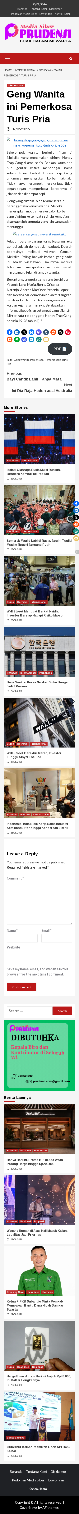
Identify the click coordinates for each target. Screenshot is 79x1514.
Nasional (25, 1150)
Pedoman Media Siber (24, 13)
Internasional (16, 85)
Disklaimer (55, 8)
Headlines (13, 460)
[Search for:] (30, 1011)
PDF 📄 (60, 349)
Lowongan (46, 13)
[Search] (70, 59)
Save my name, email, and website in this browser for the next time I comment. (37, 971)
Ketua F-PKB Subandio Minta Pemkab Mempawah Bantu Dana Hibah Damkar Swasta (35, 1305)
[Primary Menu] (8, 58)
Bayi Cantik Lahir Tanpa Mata (34, 376)
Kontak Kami (62, 13)
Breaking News (15, 1292)
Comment (15, 878)
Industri (25, 814)
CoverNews (29, 1507)
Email (46, 930)
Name (12, 930)
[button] (9, 332)
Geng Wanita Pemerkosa (29, 359)
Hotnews (22, 602)
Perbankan (45, 673)
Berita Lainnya (15, 1437)
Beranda (22, 8)
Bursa (10, 602)
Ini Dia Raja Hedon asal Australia (42, 388)
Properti (39, 1221)
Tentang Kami (38, 8)
